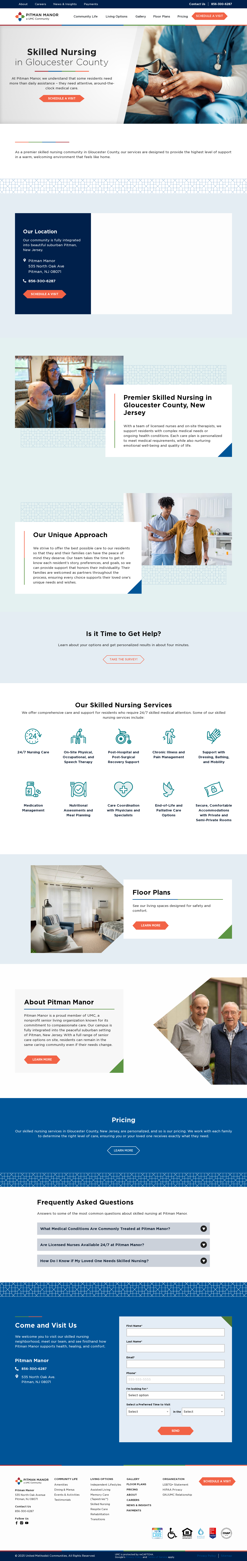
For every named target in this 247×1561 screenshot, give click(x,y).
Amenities (61, 1484)
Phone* (131, 1373)
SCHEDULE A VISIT (209, 16)
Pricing (132, 1489)
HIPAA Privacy (172, 1489)
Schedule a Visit (62, 98)
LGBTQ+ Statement (175, 1484)
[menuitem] (86, 16)
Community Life (66, 1479)
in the (177, 1411)
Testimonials (62, 1499)
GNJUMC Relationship (177, 1494)
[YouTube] (26, 1523)
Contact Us (197, 4)
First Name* (134, 1325)
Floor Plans (136, 1484)
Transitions (97, 1519)
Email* (130, 1357)
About (132, 1494)
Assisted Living (100, 1489)
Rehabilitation (99, 1514)
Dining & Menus (64, 1489)
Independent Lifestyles (105, 1484)
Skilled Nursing (100, 1504)
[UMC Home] (36, 16)
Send (176, 1430)
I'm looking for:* (137, 1388)
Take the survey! (124, 659)
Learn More (150, 925)
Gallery (133, 1479)
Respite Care (99, 1509)
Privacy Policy (134, 1557)
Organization (173, 1479)
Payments (134, 1510)
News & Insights (139, 1505)
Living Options (101, 1479)
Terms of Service (157, 1557)
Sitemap (226, 1555)
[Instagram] (21, 1523)
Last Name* (134, 1341)
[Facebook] (16, 1523)
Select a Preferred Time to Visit (148, 1404)
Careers (133, 1500)
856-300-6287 (221, 4)
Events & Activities (67, 1494)
